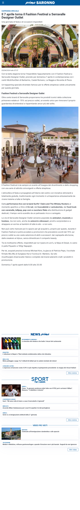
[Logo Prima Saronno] (40, 2)
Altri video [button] (73, 450)
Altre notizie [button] (72, 373)
